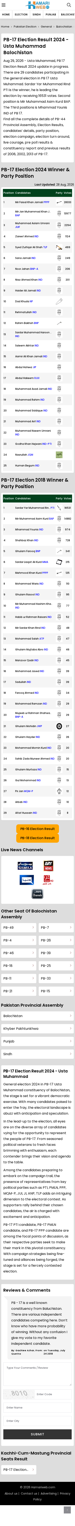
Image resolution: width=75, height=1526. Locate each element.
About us (11, 1493)
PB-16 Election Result (37, 828)
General (46, 27)
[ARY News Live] (48, 866)
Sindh (36, 14)
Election (21, 14)
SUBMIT (37, 1434)
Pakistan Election (25, 27)
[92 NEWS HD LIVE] (48, 879)
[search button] (69, 5)
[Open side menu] (3, 5)
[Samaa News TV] (25, 865)
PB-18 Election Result (37, 838)
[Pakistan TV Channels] (37, 894)
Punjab (51, 14)
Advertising (49, 1493)
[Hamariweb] (37, 5)
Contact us (29, 1493)
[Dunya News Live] (26, 880)
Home (6, 14)
